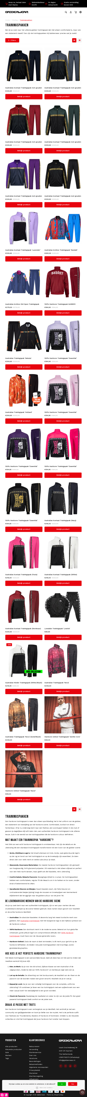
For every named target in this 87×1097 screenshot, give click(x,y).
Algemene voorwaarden (38, 1067)
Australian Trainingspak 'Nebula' (18, 358)
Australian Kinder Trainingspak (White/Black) (23, 683)
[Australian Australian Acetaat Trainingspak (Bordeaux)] (23, 606)
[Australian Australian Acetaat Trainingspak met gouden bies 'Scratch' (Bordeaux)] (23, 120)
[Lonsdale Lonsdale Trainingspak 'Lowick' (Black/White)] (63, 606)
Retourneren (34, 1046)
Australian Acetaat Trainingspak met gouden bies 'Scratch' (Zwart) (62, 196)
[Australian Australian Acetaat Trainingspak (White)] (63, 552)
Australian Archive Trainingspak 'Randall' (61, 250)
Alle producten (11, 1046)
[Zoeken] (66, 12)
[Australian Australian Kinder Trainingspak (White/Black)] (23, 660)
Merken (8, 1055)
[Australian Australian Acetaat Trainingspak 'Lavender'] (23, 228)
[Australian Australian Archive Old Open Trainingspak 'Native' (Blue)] (23, 282)
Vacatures (33, 1058)
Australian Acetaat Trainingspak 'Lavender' (22, 250)
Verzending (33, 1049)
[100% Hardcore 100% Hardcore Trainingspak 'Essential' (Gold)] (23, 498)
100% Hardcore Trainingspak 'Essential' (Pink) (60, 466)
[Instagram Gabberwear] (65, 1066)
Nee (72, 1084)
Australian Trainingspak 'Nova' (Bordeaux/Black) (56, 683)
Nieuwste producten (13, 1049)
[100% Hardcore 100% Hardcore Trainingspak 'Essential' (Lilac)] (63, 336)
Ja (61, 1084)
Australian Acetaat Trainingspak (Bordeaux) (23, 629)
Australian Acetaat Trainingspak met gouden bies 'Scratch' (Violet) (23, 196)
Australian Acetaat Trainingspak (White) (60, 575)
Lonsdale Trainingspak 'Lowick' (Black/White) (57, 629)
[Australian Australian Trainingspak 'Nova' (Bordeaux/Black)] (63, 660)
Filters (13, 40)
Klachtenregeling (36, 1076)
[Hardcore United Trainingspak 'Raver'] (23, 768)
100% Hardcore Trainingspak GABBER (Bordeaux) (59, 304)
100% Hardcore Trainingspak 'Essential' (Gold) (21, 520)
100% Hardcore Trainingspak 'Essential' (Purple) (21, 466)
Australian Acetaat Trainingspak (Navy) (60, 520)
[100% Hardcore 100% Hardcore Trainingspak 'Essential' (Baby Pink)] (63, 390)
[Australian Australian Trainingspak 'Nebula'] (23, 336)
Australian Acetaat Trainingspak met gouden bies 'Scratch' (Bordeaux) (23, 142)
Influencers (33, 1079)
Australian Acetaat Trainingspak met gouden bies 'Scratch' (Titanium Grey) (62, 88)
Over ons (32, 1055)
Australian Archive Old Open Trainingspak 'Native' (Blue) (22, 304)
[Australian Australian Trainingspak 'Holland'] (23, 390)
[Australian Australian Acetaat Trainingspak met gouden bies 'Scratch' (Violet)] (23, 174)
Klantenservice (35, 1052)
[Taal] (80, 12)
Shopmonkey (58, 1095)
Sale (7, 1052)
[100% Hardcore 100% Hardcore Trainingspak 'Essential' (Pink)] (63, 444)
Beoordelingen (35, 1061)
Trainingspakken (26, 20)
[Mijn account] (71, 12)
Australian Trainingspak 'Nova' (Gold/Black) (23, 737)
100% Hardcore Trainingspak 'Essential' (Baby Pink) (60, 412)
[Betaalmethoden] (25, 1091)
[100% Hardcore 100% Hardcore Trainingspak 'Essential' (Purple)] (23, 444)
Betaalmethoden (35, 1064)
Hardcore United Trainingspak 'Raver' (20, 791)
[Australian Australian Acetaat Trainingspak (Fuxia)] (23, 552)
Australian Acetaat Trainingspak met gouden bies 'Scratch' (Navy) (23, 88)
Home (7, 20)
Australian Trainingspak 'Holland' (18, 412)
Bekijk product (23, 96)
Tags (7, 1058)
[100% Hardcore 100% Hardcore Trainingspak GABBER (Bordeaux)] (63, 282)
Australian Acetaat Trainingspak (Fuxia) (21, 575)
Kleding (15, 20)
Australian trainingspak (30, 921)
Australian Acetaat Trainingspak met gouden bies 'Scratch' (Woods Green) (62, 142)
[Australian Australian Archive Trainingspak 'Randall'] (63, 228)
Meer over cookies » (46, 1087)
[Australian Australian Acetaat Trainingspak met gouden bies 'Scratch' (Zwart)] (63, 174)
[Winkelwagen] (75, 12)
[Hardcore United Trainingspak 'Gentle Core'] (63, 714)
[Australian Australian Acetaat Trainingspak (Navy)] (63, 498)
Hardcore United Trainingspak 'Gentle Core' (62, 737)
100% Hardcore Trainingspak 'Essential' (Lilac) (60, 358)
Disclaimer (33, 1073)
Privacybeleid (34, 1070)
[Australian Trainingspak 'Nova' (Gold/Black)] (23, 714)
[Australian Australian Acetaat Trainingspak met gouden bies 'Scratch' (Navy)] (23, 65)
